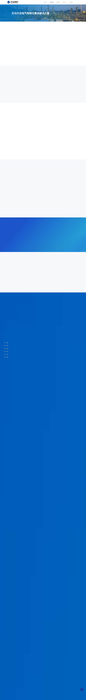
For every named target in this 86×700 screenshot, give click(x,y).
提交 (42, 634)
